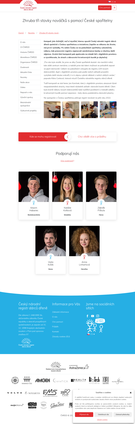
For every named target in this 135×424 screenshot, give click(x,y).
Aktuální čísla (26, 72)
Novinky (23, 77)
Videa (22, 87)
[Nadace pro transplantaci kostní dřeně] (56, 367)
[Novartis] (32, 393)
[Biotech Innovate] (94, 380)
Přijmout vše (84, 414)
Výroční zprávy (26, 97)
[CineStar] (57, 405)
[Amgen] (42, 380)
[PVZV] (65, 393)
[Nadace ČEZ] (27, 380)
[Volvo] (14, 392)
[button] (131, 393)
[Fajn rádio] (43, 405)
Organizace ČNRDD (28, 62)
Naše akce (24, 82)
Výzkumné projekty (28, 111)
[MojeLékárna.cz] (16, 405)
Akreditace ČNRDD (28, 57)
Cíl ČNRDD (25, 47)
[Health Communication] (78, 380)
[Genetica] (60, 380)
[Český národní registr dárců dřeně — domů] (26, 343)
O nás (22, 42)
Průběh (55, 327)
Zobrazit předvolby (123, 414)
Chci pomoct (104, 8)
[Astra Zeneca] (79, 366)
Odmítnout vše (103, 414)
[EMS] (50, 393)
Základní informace (60, 312)
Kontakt (55, 332)
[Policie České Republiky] (15, 380)
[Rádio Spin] (32, 405)
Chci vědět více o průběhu (92, 137)
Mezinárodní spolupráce (25, 104)
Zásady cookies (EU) (61, 337)
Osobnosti (24, 67)
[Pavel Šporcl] (118, 380)
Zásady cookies (102, 419)
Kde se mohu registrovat (43, 137)
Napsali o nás (26, 92)
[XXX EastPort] (106, 380)
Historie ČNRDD (27, 52)
